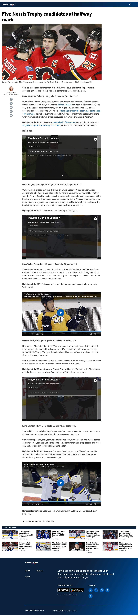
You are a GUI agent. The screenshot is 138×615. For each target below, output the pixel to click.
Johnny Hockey (64, 105)
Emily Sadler (11, 93)
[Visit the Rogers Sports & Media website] (34, 610)
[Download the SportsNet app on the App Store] (63, 590)
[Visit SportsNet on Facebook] (102, 590)
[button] (130, 4)
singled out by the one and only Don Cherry (41, 125)
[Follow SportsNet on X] (90, 590)
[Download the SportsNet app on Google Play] (77, 590)
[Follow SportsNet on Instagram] (107, 590)
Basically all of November (64, 122)
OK (62, 175)
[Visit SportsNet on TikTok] (90, 596)
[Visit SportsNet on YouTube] (96, 590)
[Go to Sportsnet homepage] (9, 5)
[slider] (62, 331)
